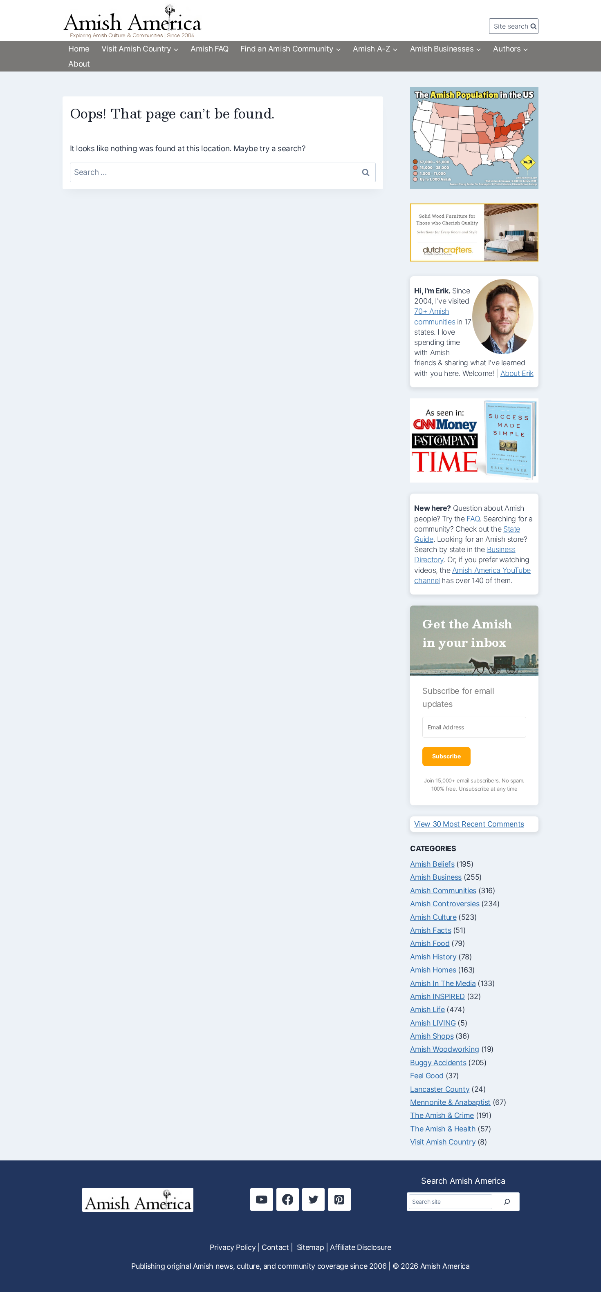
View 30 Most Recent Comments (469, 824)
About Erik (517, 373)
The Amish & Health (442, 1128)
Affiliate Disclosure (360, 1247)
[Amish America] (132, 21)
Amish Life (427, 1009)
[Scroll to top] (579, 1258)
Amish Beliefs (432, 864)
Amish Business (436, 877)
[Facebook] (287, 1199)
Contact (275, 1247)
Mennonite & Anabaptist (450, 1102)
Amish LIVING (432, 1023)
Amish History (433, 956)
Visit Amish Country (442, 1142)
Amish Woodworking (444, 1049)
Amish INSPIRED (437, 996)
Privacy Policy (233, 1247)
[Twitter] (313, 1199)
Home (78, 49)
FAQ (473, 518)
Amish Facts (430, 930)
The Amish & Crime (442, 1115)
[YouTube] (261, 1199)
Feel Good (427, 1075)
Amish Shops (431, 1036)
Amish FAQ (210, 49)
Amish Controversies (444, 903)
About (79, 64)
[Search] (507, 1201)
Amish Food (429, 943)
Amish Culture (433, 917)
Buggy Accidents (438, 1062)
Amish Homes (433, 970)
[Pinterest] (339, 1199)
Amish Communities (443, 890)
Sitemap (310, 1247)
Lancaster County (439, 1089)
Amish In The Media (442, 983)
